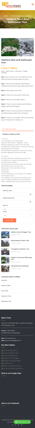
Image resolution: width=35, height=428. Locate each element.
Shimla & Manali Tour (10, 355)
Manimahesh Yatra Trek (20, 240)
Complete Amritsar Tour (20, 249)
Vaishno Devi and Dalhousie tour (21, 258)
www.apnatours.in (10, 338)
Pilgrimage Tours (6, 301)
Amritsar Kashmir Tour (11, 353)
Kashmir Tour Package (11, 358)
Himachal (4, 280)
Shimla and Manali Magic (12, 361)
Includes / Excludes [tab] (9, 129)
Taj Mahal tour (8, 363)
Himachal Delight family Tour (13, 368)
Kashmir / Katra (5, 285)
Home (6, 16)
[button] (32, 4)
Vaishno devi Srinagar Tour (21, 232)
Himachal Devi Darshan (20, 266)
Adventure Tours (6, 296)
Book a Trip (9, 220)
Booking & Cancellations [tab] (11, 134)
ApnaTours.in (17, 420)
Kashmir (28, 16)
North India (4, 291)
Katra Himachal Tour (10, 350)
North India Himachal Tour (12, 366)
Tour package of (16, 16)
